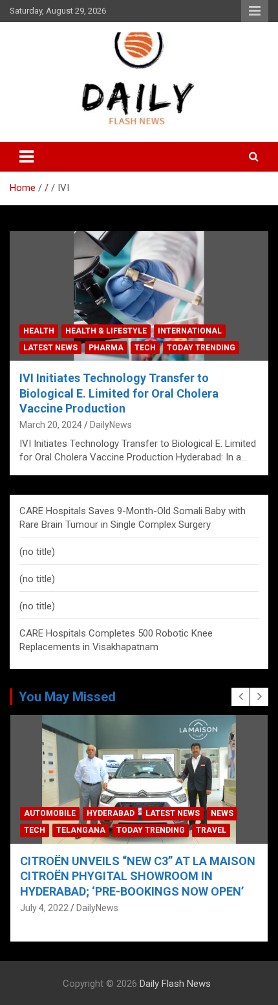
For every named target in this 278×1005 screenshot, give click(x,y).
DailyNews (111, 425)
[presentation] (240, 697)
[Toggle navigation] (26, 157)
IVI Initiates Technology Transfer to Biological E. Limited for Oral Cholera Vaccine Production (119, 393)
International (190, 330)
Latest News (50, 347)
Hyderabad (110, 813)
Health (38, 330)
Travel (211, 830)
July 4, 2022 (44, 908)
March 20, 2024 (50, 425)
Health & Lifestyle (106, 330)
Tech (145, 347)
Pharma (106, 347)
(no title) (37, 552)
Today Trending (201, 347)
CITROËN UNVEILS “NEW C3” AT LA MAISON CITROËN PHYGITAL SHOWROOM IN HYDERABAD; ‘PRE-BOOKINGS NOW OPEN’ (137, 876)
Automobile (50, 813)
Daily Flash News (175, 983)
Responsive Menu (254, 11)
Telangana (80, 830)
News (222, 813)
